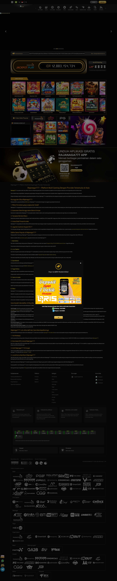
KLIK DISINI (62, 308)
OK (58, 317)
